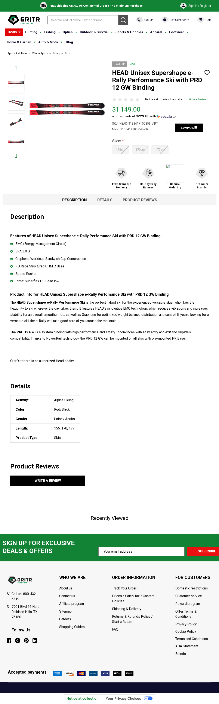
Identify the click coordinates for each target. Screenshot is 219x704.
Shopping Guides (72, 627)
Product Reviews (140, 200)
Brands (180, 654)
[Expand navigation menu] (41, 32)
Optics (68, 32)
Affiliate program (71, 604)
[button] (144, 116)
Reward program (187, 604)
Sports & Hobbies (129, 32)
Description (74, 200)
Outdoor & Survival (94, 32)
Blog (69, 42)
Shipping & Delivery (126, 609)
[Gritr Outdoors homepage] (24, 20)
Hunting (31, 32)
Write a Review (197, 99)
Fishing (50, 32)
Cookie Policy (194, 631)
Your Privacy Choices (123, 698)
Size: (118, 141)
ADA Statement (186, 646)
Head (132, 64)
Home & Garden (19, 42)
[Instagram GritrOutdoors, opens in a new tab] (17, 640)
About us (66, 588)
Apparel (156, 32)
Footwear (176, 32)
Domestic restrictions (191, 588)
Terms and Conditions (194, 638)
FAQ (115, 629)
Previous (16, 68)
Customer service (188, 596)
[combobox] (82, 20)
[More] (19, 32)
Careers (65, 619)
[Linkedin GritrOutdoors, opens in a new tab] (34, 640)
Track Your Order (124, 588)
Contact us (67, 596)
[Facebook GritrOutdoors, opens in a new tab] (9, 640)
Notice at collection (83, 698)
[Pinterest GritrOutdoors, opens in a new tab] (26, 640)
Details (104, 200)
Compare (187, 127)
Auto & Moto (48, 42)
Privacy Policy (194, 624)
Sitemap (65, 611)
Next (16, 156)
